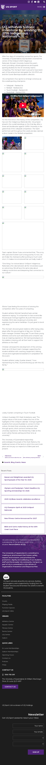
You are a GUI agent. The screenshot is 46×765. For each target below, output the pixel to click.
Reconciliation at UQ (17, 544)
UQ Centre (6, 635)
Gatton (4, 638)
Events (18, 462)
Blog (13, 462)
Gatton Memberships (10, 652)
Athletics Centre (8, 621)
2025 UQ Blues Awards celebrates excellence (22, 499)
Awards (7, 462)
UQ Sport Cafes (8, 611)
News (23, 462)
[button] (44, 2)
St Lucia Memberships (10, 648)
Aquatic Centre (7, 625)
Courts (4, 601)
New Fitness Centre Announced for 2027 (20, 518)
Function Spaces (8, 608)
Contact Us (6, 658)
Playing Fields (7, 604)
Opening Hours (8, 655)
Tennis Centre (7, 631)
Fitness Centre (7, 628)
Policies (5, 661)
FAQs (4, 665)
